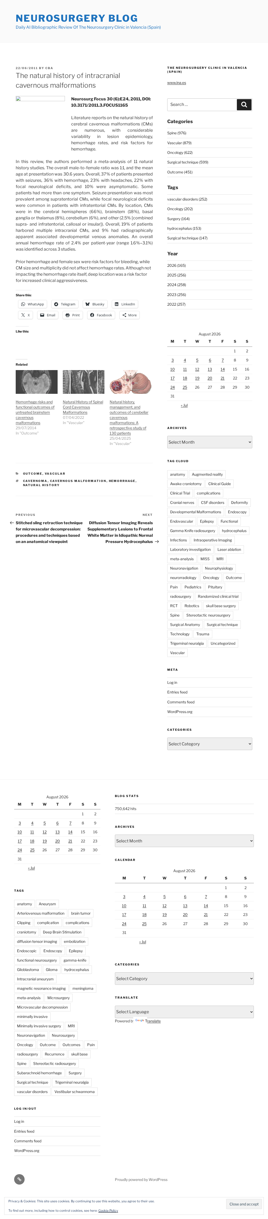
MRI (220, 559)
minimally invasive (32, 1016)
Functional (229, 521)
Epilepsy (207, 521)
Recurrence (54, 1054)
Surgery (75, 1073)
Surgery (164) (178, 218)
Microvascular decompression (42, 1007)
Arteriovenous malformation (40, 913)
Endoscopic (27, 951)
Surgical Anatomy (185, 624)
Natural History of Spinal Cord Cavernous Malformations (83, 407)
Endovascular (181, 521)
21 (223, 378)
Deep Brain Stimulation (62, 932)
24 (172, 387)
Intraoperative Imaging (213, 540)
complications (208, 493)
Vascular (55, 473)
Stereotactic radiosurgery (54, 1063)
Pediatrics (193, 587)
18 (185, 378)
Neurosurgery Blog (77, 18)
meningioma (82, 988)
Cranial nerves (182, 502)
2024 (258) (176, 284)
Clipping (23, 922)
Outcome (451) (180, 172)
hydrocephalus (234, 530)
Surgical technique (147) (187, 238)
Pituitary (215, 587)
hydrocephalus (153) (184, 228)
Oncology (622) (180, 152)
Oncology (211, 577)
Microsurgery (58, 997)
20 (210, 378)
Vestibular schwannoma (74, 1091)
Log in (172, 682)
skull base (79, 1054)
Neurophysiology (219, 568)
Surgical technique (222, 624)
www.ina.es (176, 82)
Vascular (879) (179, 143)
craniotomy (26, 932)
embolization (74, 941)
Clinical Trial (180, 493)
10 (172, 369)
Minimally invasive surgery (39, 1026)
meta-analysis (182, 559)
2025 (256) (176, 275)
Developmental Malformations (195, 512)
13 (210, 369)
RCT (174, 606)
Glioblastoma (28, 969)
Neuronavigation (184, 568)
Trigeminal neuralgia (187, 643)
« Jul (184, 405)
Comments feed (180, 702)
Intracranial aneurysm (35, 979)
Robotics (192, 606)
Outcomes (71, 1044)
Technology (179, 634)
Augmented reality (207, 474)
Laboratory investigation (190, 549)
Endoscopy (237, 512)
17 (173, 378)
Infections (178, 540)
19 (197, 378)
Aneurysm (47, 904)
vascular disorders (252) (187, 199)
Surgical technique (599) (187, 162)
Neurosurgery (63, 1035)
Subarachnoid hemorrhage (39, 1073)
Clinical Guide (219, 483)
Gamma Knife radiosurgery (192, 530)
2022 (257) (176, 304)
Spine (175, 615)
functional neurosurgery (37, 960)
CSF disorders (212, 502)
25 (185, 387)
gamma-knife (75, 960)
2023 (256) (176, 294)
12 (197, 369)
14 (223, 369)
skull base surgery (221, 606)
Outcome (32, 473)
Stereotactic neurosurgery (208, 615)
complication (48, 922)
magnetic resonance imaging (41, 988)
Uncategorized (223, 643)
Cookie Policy (108, 1210)
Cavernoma (35, 481)
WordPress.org (179, 711)
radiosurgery (180, 596)
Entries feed (177, 692)
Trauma (202, 634)
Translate (153, 1021)
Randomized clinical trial (218, 596)
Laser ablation (229, 549)
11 (185, 369)
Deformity (239, 502)
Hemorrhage (122, 481)
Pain (174, 587)
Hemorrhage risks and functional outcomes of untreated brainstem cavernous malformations (35, 412)
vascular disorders (32, 1091)
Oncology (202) (180, 209)
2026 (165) (176, 265)
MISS (205, 559)
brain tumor (81, 913)
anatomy (177, 474)
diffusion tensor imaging (37, 941)
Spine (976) (176, 133)
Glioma (52, 969)
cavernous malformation (78, 481)
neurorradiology (183, 577)
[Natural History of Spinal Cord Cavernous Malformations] (84, 382)
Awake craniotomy (186, 483)
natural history (41, 485)
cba (49, 68)
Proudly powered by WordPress (141, 1179)
